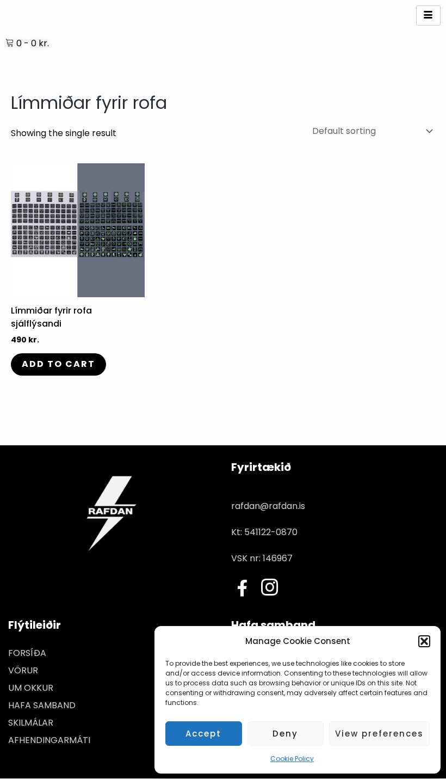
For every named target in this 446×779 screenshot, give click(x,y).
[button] (424, 641)
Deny (285, 733)
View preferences (379, 733)
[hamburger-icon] (428, 15)
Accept (203, 733)
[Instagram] (269, 589)
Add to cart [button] (58, 364)
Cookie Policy (292, 758)
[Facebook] (242, 588)
